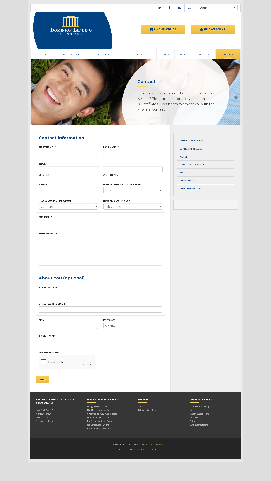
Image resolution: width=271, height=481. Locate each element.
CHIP (140, 406)
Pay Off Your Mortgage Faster (99, 421)
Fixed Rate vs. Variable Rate (98, 410)
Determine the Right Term (98, 417)
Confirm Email (110, 175)
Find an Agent (214, 29)
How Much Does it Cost (46, 410)
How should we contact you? (122, 184)
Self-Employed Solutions (98, 424)
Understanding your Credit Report (102, 413)
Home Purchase (106, 54)
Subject (45, 217)
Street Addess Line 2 (52, 303)
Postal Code (47, 336)
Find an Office (164, 29)
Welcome (42, 54)
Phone (43, 184)
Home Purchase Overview (103, 399)
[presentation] (67, 362)
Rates (165, 54)
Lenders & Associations (192, 164)
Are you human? (49, 352)
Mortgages (70, 54)
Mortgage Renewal (44, 413)
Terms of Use (146, 444)
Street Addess (48, 287)
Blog (183, 54)
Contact (228, 54)
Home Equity (42, 417)
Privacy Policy (161, 444)
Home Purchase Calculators (99, 428)
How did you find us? (116, 200)
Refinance (141, 54)
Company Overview (191, 140)
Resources (185, 172)
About (203, 54)
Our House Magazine (190, 188)
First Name (47, 147)
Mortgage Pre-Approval (97, 406)
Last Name (111, 147)
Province (109, 320)
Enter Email (45, 175)
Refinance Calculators (147, 410)
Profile (183, 156)
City (41, 320)
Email (43, 163)
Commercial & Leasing (191, 148)
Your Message (49, 233)
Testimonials (187, 180)
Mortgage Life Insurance (46, 421)
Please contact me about (55, 200)
